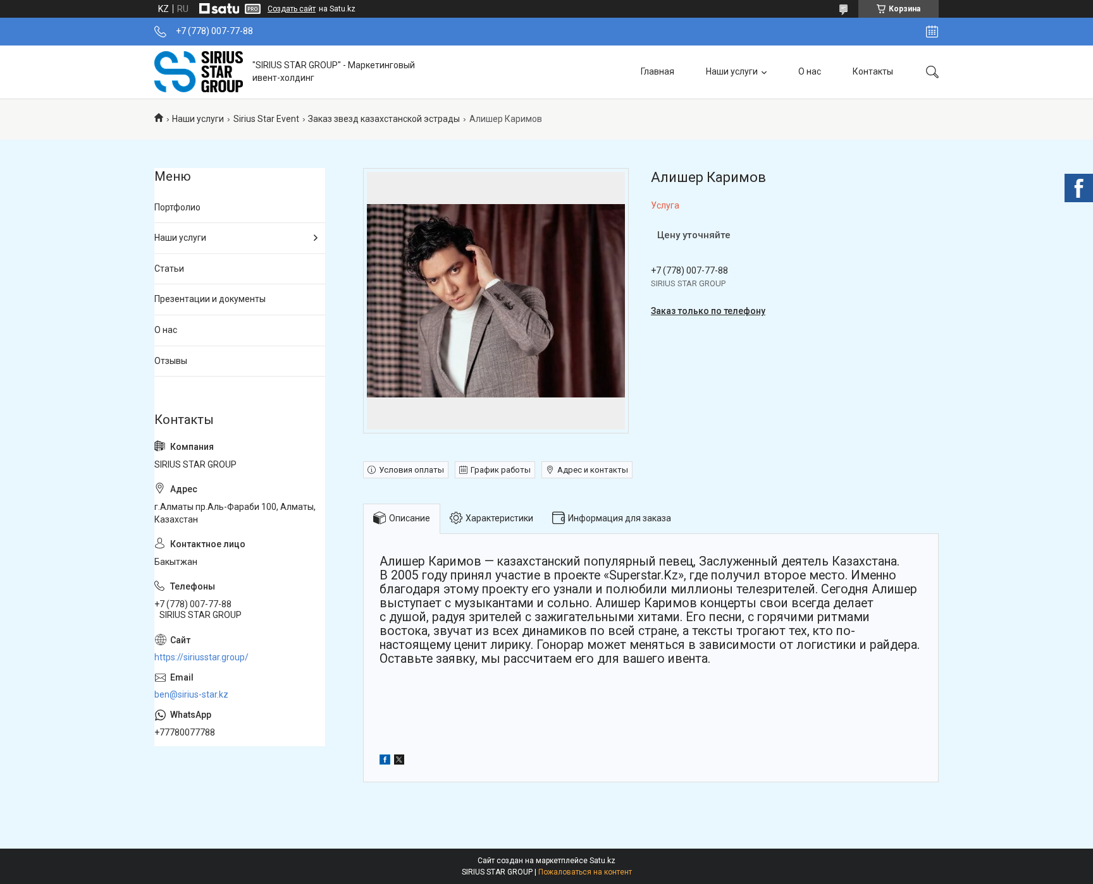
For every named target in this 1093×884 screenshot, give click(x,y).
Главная (657, 71)
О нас (809, 71)
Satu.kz (602, 860)
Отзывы (170, 361)
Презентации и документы (210, 299)
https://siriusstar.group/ (201, 657)
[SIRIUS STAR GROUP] (198, 71)
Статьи (169, 268)
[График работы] (932, 31)
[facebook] (385, 761)
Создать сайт (292, 8)
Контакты (873, 71)
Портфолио (177, 207)
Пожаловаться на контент (585, 872)
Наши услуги (732, 71)
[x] (399, 761)
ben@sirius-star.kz (191, 694)
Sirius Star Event (266, 119)
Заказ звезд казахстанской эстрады (384, 119)
